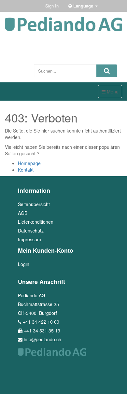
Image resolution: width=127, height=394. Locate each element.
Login (23, 264)
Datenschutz (31, 230)
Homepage (29, 163)
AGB (22, 213)
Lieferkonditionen (35, 221)
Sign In (52, 6)
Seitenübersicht (34, 204)
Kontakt (26, 169)
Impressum (29, 239)
